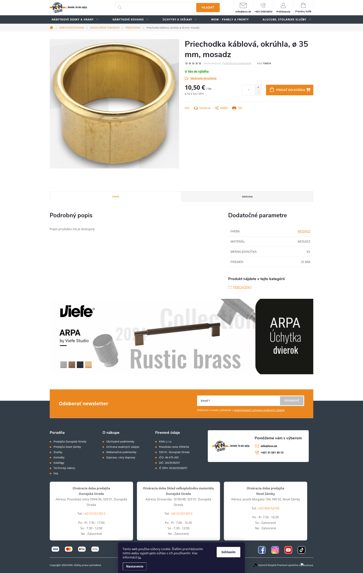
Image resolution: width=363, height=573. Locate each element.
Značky (58, 452)
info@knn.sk (269, 446)
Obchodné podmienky (120, 441)
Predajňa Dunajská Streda (70, 441)
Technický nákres (64, 468)
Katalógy (59, 462)
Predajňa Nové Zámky (67, 446)
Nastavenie (134, 566)
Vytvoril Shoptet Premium (273, 565)
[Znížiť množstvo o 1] (258, 92)
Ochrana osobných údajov (122, 446)
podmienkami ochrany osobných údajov (259, 410)
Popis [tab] (115, 196)
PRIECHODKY (242, 287)
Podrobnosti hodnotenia (237, 63)
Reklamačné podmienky (121, 452)
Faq (56, 473)
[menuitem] (75, 19)
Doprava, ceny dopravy (120, 457)
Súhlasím (228, 552)
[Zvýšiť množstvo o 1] (258, 87)
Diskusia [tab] (247, 196)
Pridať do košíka (290, 90)
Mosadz (304, 231)
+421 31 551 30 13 (272, 452)
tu (139, 557)
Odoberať (291, 400)
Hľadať (208, 7)
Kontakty (59, 457)
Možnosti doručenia (203, 78)
